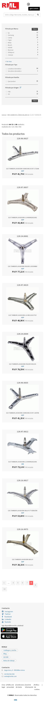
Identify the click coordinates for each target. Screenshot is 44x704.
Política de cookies (37, 687)
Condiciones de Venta (20, 686)
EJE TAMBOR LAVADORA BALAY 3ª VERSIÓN (22, 511)
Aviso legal (3, 686)
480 (16, 127)
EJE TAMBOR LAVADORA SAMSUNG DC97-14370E (22, 413)
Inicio (4, 115)
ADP (22, 171)
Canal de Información (29, 686)
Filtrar (35, 29)
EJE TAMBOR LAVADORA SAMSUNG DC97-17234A (22, 169)
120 (13, 127)
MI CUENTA (34, 8)
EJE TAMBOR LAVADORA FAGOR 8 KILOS (22, 364)
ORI (22, 464)
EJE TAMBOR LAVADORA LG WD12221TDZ (23, 315)
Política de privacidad (10, 686)
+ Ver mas (8, 61)
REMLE (11, 695)
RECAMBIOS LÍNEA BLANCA (18, 115)
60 (9, 127)
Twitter (8, 614)
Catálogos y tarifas (9, 650)
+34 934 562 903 (9, 674)
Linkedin (8, 619)
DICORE (5, 657)
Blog (5, 654)
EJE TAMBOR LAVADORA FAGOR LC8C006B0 (22, 266)
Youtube (8, 622)
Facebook (8, 616)
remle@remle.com (10, 676)
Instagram (9, 611)
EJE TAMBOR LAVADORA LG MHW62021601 (22, 217)
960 (20, 127)
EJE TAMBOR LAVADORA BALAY (22, 559)
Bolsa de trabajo (9, 660)
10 (4, 589)
